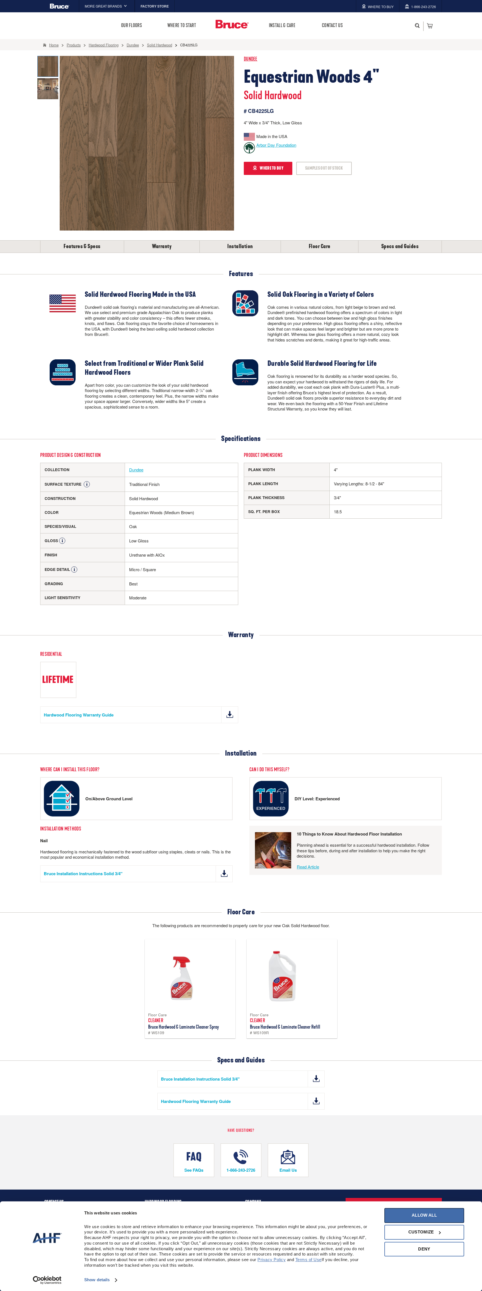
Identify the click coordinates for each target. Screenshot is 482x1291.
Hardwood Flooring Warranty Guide (79, 715)
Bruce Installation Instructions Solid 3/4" (83, 873)
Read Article (308, 867)
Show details (97, 1280)
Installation (240, 246)
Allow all (424, 1215)
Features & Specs (82, 246)
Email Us (288, 1170)
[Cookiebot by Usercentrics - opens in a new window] (47, 1280)
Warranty (162, 246)
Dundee (250, 59)
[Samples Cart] (430, 25)
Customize (421, 1232)
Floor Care (320, 246)
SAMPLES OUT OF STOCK (324, 168)
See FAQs (193, 1170)
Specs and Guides (400, 246)
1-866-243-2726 (240, 1170)
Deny (424, 1249)
